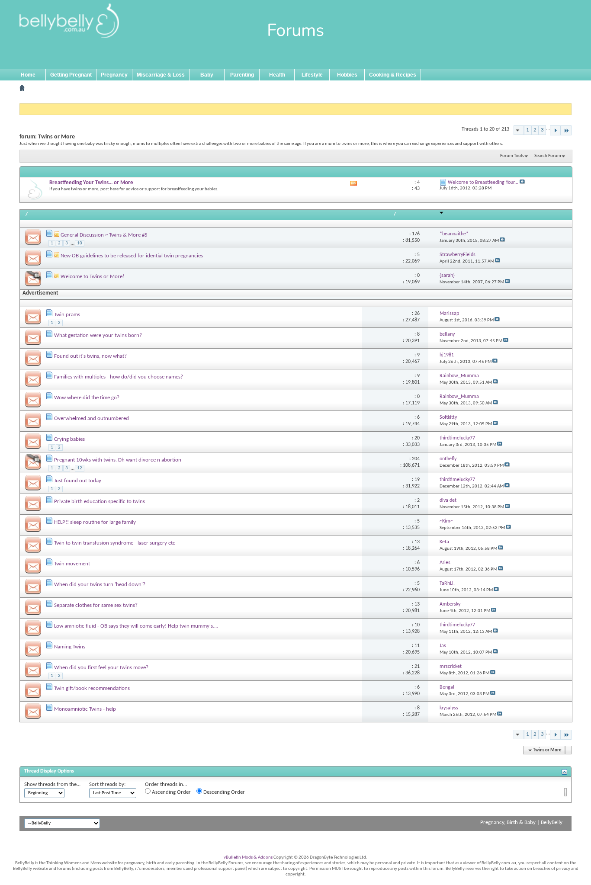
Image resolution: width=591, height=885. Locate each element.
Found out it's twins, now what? (90, 356)
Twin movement (72, 564)
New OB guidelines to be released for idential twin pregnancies (132, 256)
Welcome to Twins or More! (92, 276)
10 (79, 243)
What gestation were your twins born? (98, 335)
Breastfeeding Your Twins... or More (91, 183)
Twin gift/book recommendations (92, 688)
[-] (555, 130)
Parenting (242, 75)
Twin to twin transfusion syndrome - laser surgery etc (114, 543)
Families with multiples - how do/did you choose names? (118, 377)
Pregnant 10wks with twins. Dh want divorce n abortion (117, 460)
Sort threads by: (107, 784)
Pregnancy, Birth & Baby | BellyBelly (521, 822)
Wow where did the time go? (86, 398)
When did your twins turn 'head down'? (99, 584)
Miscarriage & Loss (161, 75)
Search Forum (547, 156)
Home (28, 75)
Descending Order (223, 792)
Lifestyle (312, 75)
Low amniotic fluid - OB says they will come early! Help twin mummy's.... (136, 626)
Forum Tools (512, 156)
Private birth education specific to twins (99, 501)
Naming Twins (69, 647)
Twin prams (67, 314)
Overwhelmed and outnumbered (91, 418)
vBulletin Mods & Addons (248, 857)
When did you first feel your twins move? (101, 667)
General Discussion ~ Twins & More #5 (104, 235)
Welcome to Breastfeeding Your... (483, 182)
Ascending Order (171, 792)
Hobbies (347, 75)
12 (79, 468)
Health (277, 75)
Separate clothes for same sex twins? (96, 605)
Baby (206, 75)
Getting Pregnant (71, 75)
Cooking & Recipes (392, 75)
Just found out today (77, 481)
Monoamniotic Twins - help (85, 709)
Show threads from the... (52, 784)
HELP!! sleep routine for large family (95, 522)
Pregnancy (114, 75)
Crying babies (69, 439)
